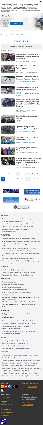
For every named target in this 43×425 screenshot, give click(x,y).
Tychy (28, 370)
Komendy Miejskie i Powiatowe (11, 355)
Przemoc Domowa (29, 272)
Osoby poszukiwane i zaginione (12, 314)
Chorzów (17, 358)
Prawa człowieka (7, 256)
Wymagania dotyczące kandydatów (13, 323)
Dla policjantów (6, 248)
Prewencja (4, 266)
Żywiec (36, 373)
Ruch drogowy (6, 278)
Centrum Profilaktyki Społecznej (12, 272)
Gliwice (18, 360)
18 (31, 178)
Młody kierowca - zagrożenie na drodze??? (15, 289)
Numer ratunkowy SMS (9, 343)
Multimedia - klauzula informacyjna (13, 224)
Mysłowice (34, 363)
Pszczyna (24, 365)
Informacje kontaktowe (9, 341)
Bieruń (4, 358)
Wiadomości (6, 219)
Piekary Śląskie (14, 365)
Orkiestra (15, 253)
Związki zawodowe (22, 229)
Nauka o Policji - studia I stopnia (27, 321)
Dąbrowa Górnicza (8, 360)
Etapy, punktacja (23, 326)
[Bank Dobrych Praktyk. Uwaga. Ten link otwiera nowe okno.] (32, 200)
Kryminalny (5, 310)
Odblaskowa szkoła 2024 (28, 302)
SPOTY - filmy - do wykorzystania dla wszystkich (17, 292)
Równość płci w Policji (9, 231)
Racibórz (32, 365)
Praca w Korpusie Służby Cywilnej (12, 331)
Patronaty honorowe (26, 226)
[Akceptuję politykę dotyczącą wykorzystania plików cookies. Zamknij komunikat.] (40, 1)
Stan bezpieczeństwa (8, 238)
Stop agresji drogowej (9, 295)
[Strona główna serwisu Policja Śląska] (3, 15)
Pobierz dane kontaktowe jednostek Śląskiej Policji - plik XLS (21, 376)
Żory (30, 373)
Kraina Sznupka (7, 275)
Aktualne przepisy (7, 328)
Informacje (4, 215)
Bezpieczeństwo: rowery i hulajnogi (13, 284)
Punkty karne (6, 307)
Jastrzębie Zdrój (27, 360)
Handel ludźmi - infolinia (9, 346)
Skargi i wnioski (24, 346)
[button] (39, 16)
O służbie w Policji (31, 323)
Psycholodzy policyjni (24, 251)
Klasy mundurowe (30, 331)
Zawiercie (24, 373)
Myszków (5, 365)
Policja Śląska (16, 35)
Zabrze (17, 373)
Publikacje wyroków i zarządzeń (12, 221)
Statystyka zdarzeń (8, 229)
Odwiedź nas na (5, 386)
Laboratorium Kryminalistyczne (30, 253)
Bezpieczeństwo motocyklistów (11, 287)
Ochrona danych (27, 219)
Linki (32, 346)
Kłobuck (12, 363)
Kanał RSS (2, 386)
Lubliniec (19, 363)
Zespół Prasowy (23, 341)
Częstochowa (32, 358)
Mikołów (26, 363)
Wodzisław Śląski (7, 373)
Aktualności (5, 270)
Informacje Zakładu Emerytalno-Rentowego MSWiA (18, 258)
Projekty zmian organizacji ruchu (30, 304)
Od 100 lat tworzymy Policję (26, 238)
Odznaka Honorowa (32, 224)
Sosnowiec (37, 368)
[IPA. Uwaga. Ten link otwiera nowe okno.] (10, 191)
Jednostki (4, 352)
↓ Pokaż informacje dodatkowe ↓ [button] (21, 46)
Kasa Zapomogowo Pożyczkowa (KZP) (25, 248)
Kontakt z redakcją (5, 398)
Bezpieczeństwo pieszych (10, 282)
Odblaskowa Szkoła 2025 (10, 302)
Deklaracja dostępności (7, 404)
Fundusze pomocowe (8, 251)
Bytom (10, 358)
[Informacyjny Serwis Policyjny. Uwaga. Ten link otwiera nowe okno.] (10, 200)
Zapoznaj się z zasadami (28, 402)
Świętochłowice (6, 370)
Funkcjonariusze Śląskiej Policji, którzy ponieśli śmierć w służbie (19, 244)
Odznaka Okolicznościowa (10, 226)
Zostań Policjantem (7, 317)
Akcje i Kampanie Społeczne (20, 270)
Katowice (5, 363)
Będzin (25, 355)
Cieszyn (24, 358)
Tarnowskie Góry (18, 370)
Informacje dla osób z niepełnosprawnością (15, 348)
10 (17, 178)
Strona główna (5, 35)
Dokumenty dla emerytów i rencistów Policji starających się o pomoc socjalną (21, 262)
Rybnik (14, 368)
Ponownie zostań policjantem (11, 333)
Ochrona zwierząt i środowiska (23, 275)
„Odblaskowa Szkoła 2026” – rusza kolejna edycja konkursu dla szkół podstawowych (21, 298)
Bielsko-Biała (34, 355)
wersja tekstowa (5, 415)
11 (22, 178)
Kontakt (17, 328)
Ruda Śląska (6, 368)
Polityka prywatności (27, 405)
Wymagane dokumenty (9, 326)
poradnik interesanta (6, 412)
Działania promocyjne (8, 321)
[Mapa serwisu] (6, 15)
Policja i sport (26, 35)
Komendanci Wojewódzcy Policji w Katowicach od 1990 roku (21, 241)
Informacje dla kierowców (10, 304)
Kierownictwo (16, 219)
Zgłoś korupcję (23, 343)
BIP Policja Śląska (32, 387)
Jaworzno (37, 360)
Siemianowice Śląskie (25, 368)
